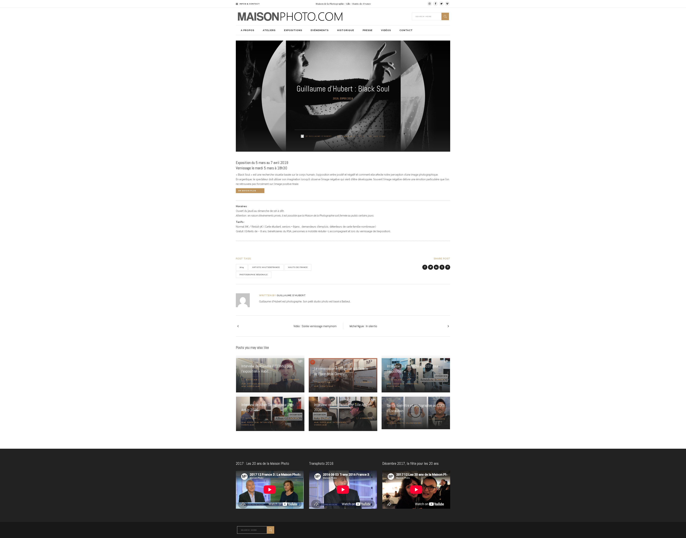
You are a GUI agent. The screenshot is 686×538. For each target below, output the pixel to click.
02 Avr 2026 (250, 418)
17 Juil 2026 (396, 380)
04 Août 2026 (324, 382)
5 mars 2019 (348, 136)
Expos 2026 (398, 384)
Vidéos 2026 (253, 386)
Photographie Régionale (254, 275)
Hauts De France (298, 267)
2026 (243, 384)
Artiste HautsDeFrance (266, 267)
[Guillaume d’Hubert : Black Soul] (245, 300)
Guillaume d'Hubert (320, 136)
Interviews (412, 384)
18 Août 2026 (251, 380)
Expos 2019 (346, 98)
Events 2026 (326, 386)
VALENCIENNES (413, 423)
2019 (336, 98)
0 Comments (293, 380)
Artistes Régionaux (258, 384)
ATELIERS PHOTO (395, 423)
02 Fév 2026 (396, 419)
